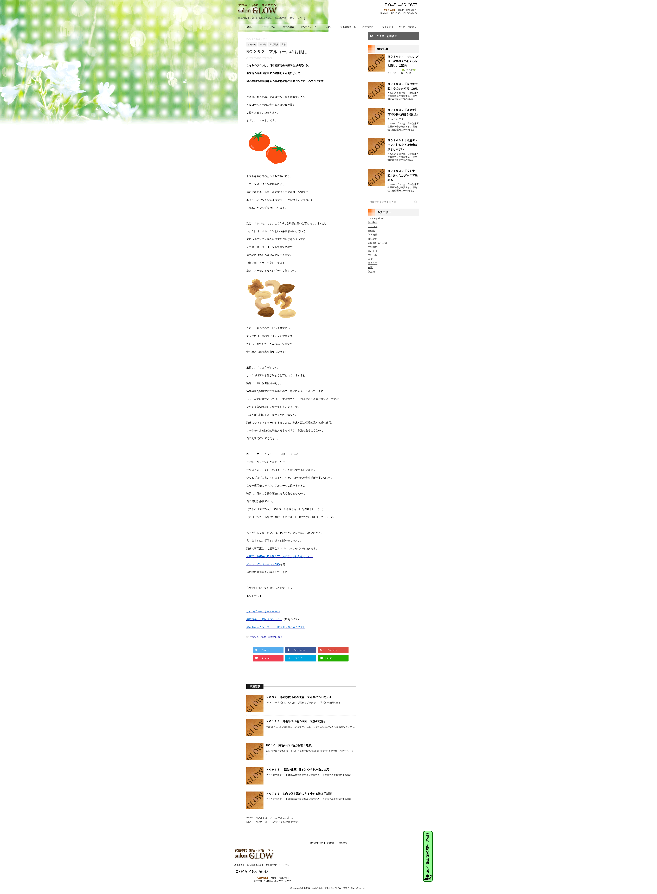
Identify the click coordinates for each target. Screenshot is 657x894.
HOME (249, 27)
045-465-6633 (402, 4)
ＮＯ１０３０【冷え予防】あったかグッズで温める (403, 175)
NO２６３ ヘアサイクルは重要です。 (278, 821)
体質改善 (372, 234)
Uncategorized (376, 218)
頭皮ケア (372, 263)
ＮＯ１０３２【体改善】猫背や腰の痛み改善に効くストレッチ (403, 114)
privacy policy (316, 843)
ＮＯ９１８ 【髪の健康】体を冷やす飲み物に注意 (297, 769)
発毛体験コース (348, 27)
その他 (263, 636)
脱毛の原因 (288, 27)
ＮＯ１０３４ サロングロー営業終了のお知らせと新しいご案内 (403, 61)
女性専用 (372, 238)
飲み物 (371, 271)
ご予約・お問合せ (407, 27)
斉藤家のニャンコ (377, 242)
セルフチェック (308, 27)
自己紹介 (372, 251)
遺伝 (370, 259)
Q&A (328, 27)
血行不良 (372, 255)
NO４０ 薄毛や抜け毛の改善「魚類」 (290, 745)
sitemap (330, 843)
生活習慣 (272, 636)
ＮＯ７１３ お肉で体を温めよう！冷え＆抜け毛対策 (299, 793)
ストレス (372, 226)
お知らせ (253, 636)
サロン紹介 (387, 27)
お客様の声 (367, 27)
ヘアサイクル (268, 27)
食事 (280, 636)
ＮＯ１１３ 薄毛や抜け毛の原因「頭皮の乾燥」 (296, 721)
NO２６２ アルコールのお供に (274, 817)
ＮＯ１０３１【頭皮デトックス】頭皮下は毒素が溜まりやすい (403, 145)
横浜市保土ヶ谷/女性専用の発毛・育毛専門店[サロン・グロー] (262, 865)
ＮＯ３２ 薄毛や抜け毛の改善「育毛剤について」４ (299, 697)
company (343, 843)
